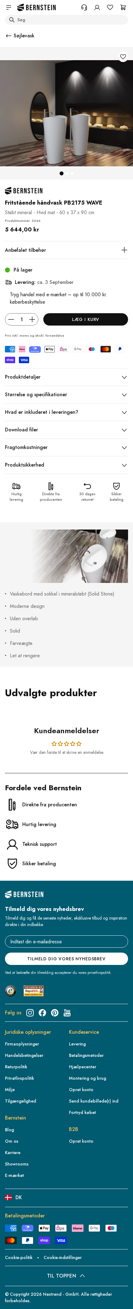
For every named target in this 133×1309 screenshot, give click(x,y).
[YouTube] (67, 1012)
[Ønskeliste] (110, 7)
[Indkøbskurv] (123, 7)
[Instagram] (30, 1012)
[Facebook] (42, 1012)
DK (18, 1197)
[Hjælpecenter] (84, 7)
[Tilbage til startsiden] (36, 7)
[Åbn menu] (8, 7)
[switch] (13, 1294)
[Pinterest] (54, 1012)
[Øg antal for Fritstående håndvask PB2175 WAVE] (32, 319)
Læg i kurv (85, 319)
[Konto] (97, 7)
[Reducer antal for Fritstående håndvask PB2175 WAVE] (11, 319)
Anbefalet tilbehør (25, 250)
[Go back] (8, 35)
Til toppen (61, 1275)
